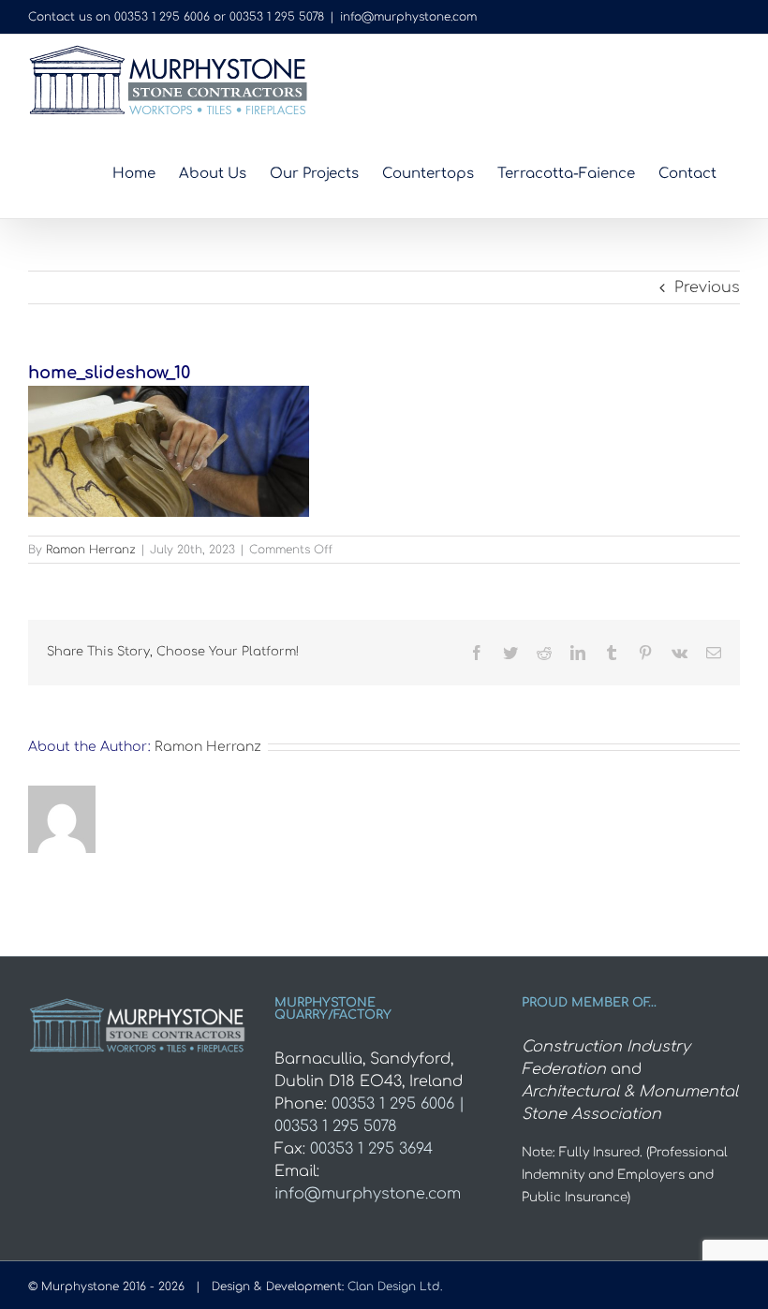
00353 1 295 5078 (276, 16)
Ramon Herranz (91, 549)
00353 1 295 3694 (371, 1148)
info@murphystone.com (408, 16)
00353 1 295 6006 (162, 16)
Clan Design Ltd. (394, 1286)
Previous (707, 287)
